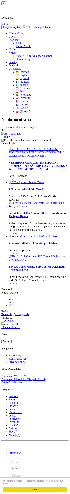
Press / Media (23, 46)
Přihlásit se (15, 452)
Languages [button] (15, 68)
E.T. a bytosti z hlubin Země (26, 189)
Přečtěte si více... (10, 327)
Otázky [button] (13, 62)
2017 (11, 298)
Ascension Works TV (13, 375)
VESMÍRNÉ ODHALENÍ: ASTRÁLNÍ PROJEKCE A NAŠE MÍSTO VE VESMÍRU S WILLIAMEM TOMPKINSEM (38, 165)
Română (24, 101)
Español (24, 78)
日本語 (24, 107)
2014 (11, 305)
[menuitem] (42, 43)
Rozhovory (15, 355)
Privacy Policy (17, 361)
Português (25, 94)
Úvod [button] (12, 36)
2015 (11, 301)
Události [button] (13, 49)
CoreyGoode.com (11, 382)
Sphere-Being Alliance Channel (34, 55)
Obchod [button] (13, 65)
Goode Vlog (23, 59)
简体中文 (25, 111)
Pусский (25, 97)
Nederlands (26, 88)
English (24, 75)
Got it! (35, 489)
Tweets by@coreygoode (15, 314)
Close (4, 23)
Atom (10, 320)
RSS (4, 320)
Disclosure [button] (15, 39)
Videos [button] (13, 52)
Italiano (24, 84)
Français (24, 81)
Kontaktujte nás (17, 358)
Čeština (24, 104)
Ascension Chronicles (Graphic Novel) (23, 379)
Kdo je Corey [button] (16, 33)
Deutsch (24, 71)
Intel (18, 43)
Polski (23, 91)
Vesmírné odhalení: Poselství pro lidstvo (33, 243)
